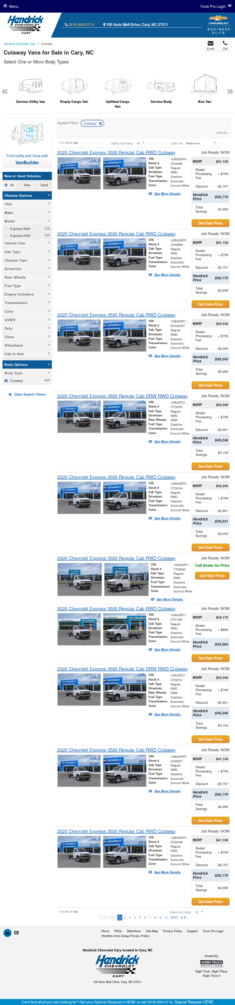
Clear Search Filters (29, 394)
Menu (13, 6)
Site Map (152, 931)
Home (105, 931)
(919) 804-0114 (81, 24)
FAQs (118, 931)
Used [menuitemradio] (43, 184)
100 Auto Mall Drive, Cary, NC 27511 (137, 24)
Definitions (134, 931)
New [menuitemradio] (26, 184)
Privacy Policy (172, 931)
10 (166, 917)
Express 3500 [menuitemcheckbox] (19, 228)
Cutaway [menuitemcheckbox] (16, 380)
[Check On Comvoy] (16, 933)
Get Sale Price (210, 223)
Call (225, 48)
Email (210, 48)
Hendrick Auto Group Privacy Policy (125, 936)
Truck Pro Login (213, 931)
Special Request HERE (194, 1002)
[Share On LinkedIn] (7, 933)
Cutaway (90, 123)
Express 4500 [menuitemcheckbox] (19, 235)
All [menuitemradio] (11, 184)
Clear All (221, 132)
